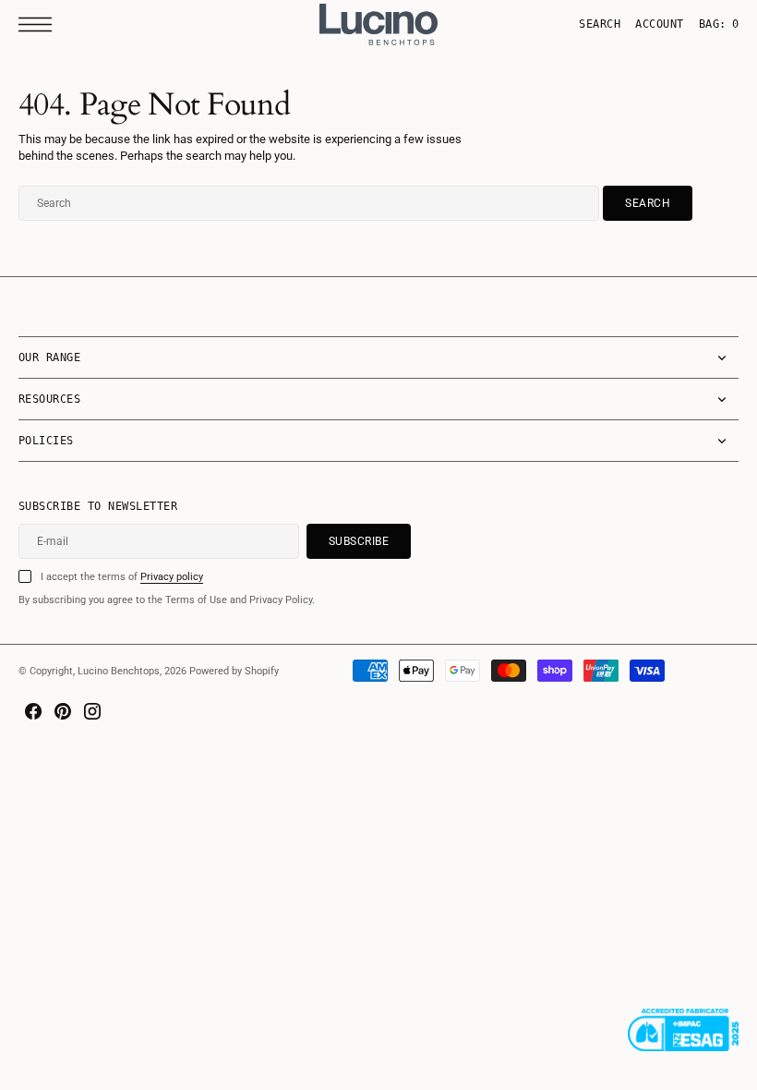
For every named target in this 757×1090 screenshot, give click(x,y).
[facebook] (33, 711)
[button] (39, 24)
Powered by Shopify (234, 671)
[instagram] (92, 711)
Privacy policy (171, 577)
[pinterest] (63, 711)
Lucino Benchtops (119, 671)
